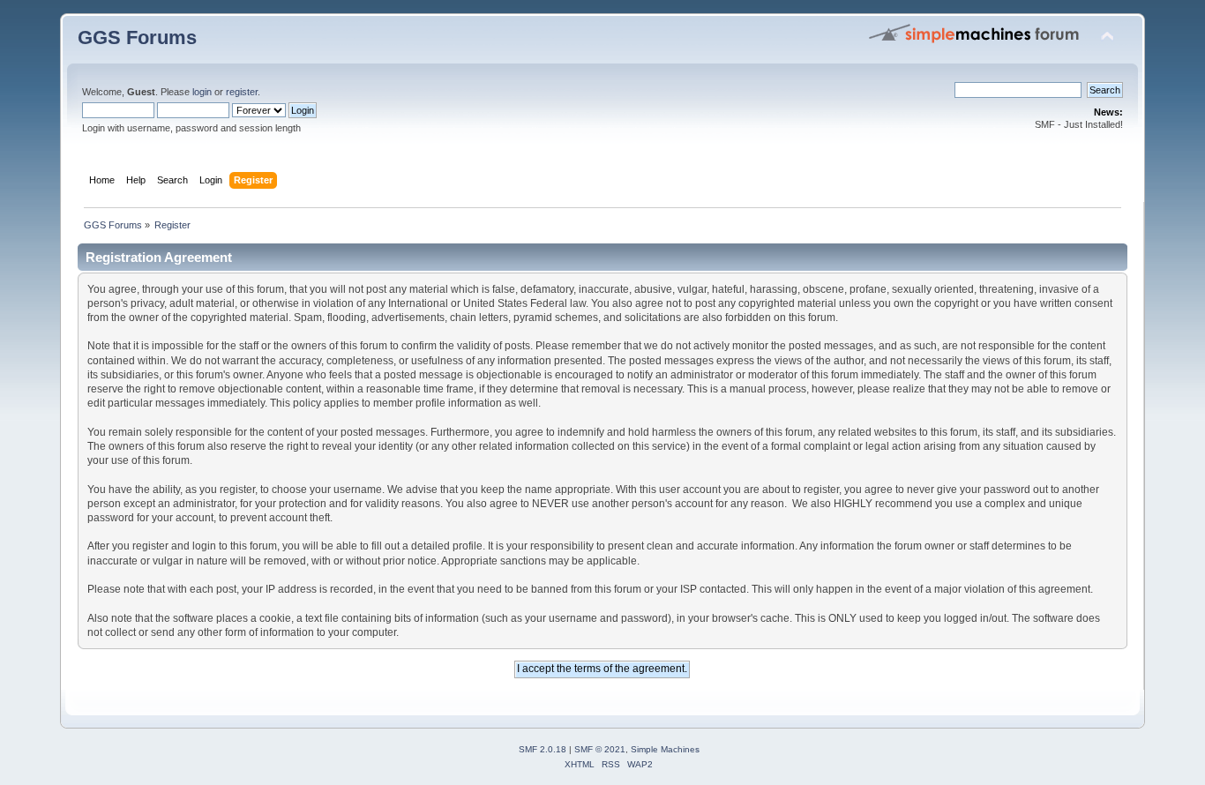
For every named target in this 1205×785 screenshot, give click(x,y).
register (242, 91)
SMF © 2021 (599, 749)
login (202, 91)
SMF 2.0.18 (542, 749)
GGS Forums (137, 37)
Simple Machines (665, 749)
